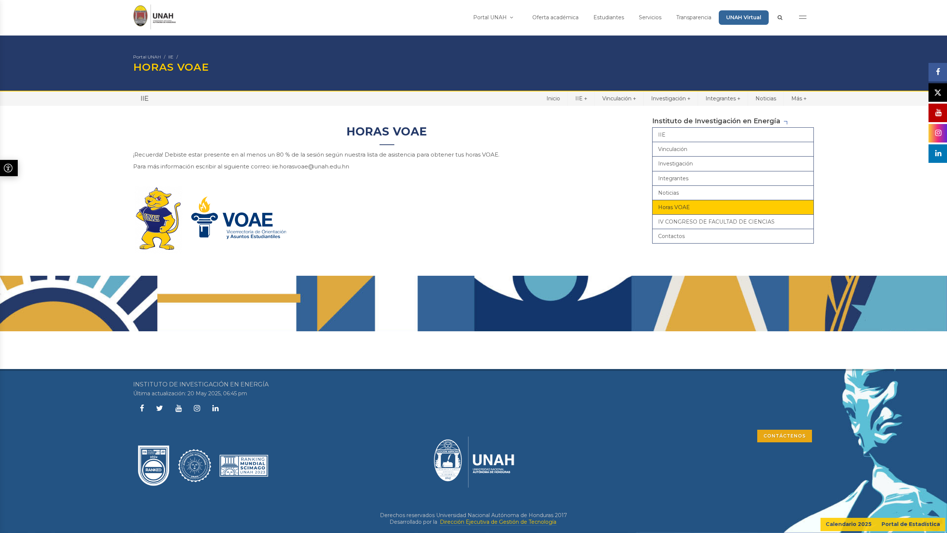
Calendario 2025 (849, 524)
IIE (170, 57)
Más (798, 98)
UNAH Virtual (743, 17)
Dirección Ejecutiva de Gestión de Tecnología (498, 522)
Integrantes (722, 98)
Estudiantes (608, 17)
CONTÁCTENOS (785, 436)
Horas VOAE (674, 207)
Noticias (765, 98)
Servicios (650, 17)
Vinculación (619, 98)
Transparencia (693, 17)
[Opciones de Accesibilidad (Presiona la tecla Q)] (9, 168)
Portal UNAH (490, 17)
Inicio (553, 98)
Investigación (670, 98)
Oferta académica (555, 17)
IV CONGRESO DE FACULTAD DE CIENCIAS (716, 221)
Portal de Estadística (911, 524)
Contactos (671, 236)
